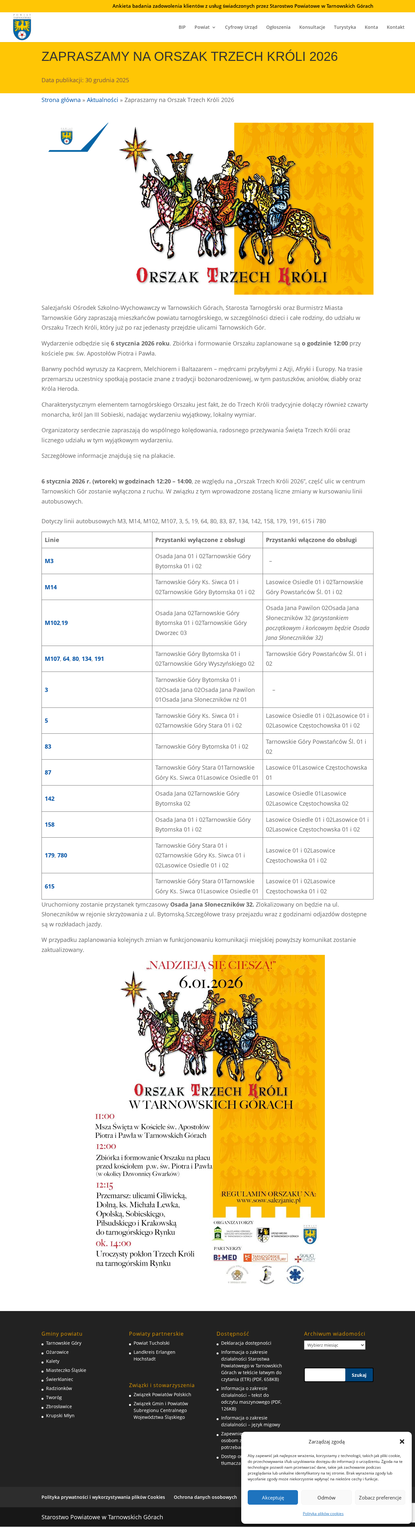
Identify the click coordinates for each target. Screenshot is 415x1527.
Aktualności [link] (102, 100)
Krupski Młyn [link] (60, 1415)
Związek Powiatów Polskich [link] (162, 1394)
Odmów (326, 1497)
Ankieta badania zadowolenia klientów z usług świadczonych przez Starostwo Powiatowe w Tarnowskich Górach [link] (243, 6)
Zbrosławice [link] (59, 1406)
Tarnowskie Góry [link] (63, 1343)
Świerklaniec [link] (59, 1379)
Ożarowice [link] (57, 1352)
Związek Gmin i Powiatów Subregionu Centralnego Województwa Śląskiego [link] (161, 1410)
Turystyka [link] (345, 27)
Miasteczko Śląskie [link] (66, 1370)
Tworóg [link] (54, 1397)
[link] (22, 26)
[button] (402, 1441)
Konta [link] (371, 27)
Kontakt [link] (396, 27)
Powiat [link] (202, 27)
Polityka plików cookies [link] (323, 1513)
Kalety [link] (52, 1361)
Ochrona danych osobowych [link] (205, 1497)
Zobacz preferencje (380, 1497)
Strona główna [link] (61, 100)
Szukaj (359, 1375)
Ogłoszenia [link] (278, 27)
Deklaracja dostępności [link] (246, 1343)
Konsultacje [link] (312, 27)
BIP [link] (182, 27)
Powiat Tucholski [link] (152, 1343)
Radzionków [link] (59, 1388)
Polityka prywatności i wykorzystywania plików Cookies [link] (103, 1497)
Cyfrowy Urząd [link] (241, 27)
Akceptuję (273, 1497)
